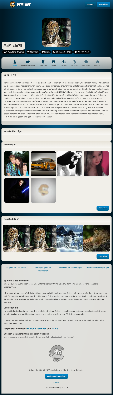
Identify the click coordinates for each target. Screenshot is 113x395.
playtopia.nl (56, 337)
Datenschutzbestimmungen (70, 267)
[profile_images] (16, 238)
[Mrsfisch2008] (69, 164)
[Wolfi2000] (96, 164)
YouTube (31, 329)
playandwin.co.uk (26, 337)
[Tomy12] (43, 164)
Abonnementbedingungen (97, 267)
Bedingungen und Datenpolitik (43, 269)
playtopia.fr (69, 337)
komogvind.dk (42, 337)
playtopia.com (10, 337)
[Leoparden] (43, 238)
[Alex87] (43, 190)
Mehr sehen (103, 208)
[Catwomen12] (17, 164)
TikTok (54, 329)
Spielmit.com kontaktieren (56, 376)
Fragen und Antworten (16, 267)
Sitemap (56, 382)
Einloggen (90, 4)
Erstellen (103, 4)
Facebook (41, 329)
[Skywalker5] (17, 190)
